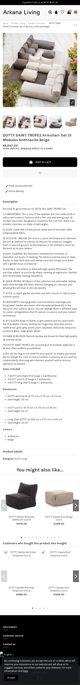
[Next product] (76, 25)
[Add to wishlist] (40, 173)
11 (58, 537)
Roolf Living (20, 458)
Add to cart (43, 162)
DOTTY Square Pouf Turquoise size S (59, 589)
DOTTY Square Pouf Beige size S (59, 518)
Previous (4, 505)
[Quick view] (24, 512)
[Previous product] (75, 25)
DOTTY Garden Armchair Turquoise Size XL (21, 589)
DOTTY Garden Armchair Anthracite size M (21, 518)
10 (55, 537)
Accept (11, 677)
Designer (8, 458)
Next (76, 505)
